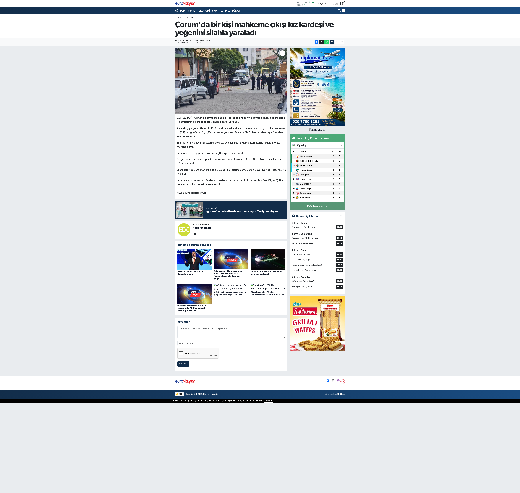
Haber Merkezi (202, 227)
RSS (180, 394)
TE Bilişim (341, 394)
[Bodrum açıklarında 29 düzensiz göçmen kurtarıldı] (268, 259)
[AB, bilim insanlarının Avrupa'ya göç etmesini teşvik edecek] (231, 287)
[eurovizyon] (185, 4)
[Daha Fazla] (332, 42)
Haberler (179, 18)
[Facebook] (328, 381)
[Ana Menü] (343, 11)
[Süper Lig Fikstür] (341, 216)
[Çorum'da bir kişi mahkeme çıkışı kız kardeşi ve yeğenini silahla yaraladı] (231, 81)
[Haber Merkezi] (183, 230)
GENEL (190, 18)
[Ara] (339, 11)
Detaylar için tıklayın (317, 206)
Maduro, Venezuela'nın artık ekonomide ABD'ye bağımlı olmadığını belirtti (192, 308)
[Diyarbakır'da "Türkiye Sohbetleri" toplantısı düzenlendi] (268, 287)
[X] (333, 381)
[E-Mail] (195, 234)
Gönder (183, 364)
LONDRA (225, 11)
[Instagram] (338, 381)
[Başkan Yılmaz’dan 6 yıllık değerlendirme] (194, 259)
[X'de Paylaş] (321, 42)
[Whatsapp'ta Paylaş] (326, 42)
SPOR (215, 11)
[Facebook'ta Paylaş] (316, 42)
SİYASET (192, 11)
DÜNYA (236, 11)
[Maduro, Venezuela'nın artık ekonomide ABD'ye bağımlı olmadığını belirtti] (194, 293)
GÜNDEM (180, 11)
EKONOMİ (204, 11)
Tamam (268, 401)
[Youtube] (342, 381)
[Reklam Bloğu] (317, 87)
